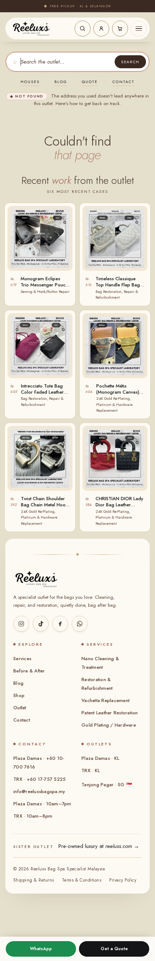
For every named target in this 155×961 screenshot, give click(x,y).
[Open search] (82, 28)
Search (130, 62)
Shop (19, 695)
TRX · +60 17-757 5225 (39, 779)
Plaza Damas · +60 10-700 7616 (38, 762)
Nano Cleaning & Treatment (100, 663)
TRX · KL (90, 770)
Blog (60, 82)
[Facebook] (60, 624)
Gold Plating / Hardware (108, 725)
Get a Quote (114, 948)
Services (22, 658)
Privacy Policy (122, 880)
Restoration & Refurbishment (96, 684)
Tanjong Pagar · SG (106, 784)
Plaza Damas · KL (100, 758)
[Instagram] (21, 624)
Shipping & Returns (33, 880)
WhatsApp (41, 948)
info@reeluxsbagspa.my (39, 791)
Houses (30, 82)
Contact (123, 82)
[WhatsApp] (80, 624)
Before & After (29, 670)
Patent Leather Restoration (109, 712)
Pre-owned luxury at (98, 846)
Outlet (19, 707)
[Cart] (120, 28)
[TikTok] (41, 624)
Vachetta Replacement (105, 700)
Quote (90, 82)
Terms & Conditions (82, 880)
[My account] (101, 28)
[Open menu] (139, 28)
